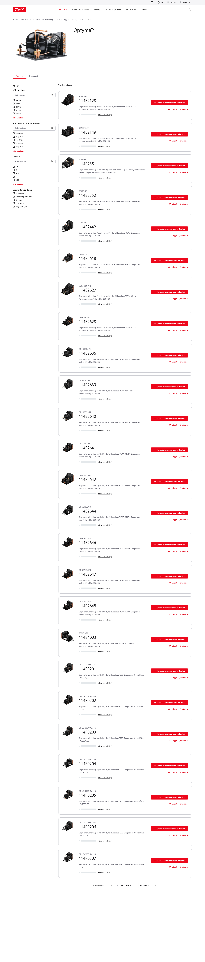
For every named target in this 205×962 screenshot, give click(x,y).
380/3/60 (19, 147)
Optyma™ (77, 19)
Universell (19, 200)
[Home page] (19, 9)
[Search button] (52, 95)
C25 (17, 166)
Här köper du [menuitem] (131, 9)
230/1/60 (19, 140)
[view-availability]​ (105, 114)
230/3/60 (19, 137)
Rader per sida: (99, 885)
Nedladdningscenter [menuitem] (113, 9)
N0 (17, 176)
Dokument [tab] (33, 76)
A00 (17, 180)
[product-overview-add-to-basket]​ (171, 102)
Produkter (24, 19)
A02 (17, 173)
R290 (18, 103)
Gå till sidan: (145, 885)
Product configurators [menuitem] (80, 9)
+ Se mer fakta (18, 118)
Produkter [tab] (20, 76)
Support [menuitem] (144, 9)
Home (15, 19)
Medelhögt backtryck (24, 196)
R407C (18, 107)
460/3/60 (19, 133)
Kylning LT (20, 193)
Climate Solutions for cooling (41, 19)
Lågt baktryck (21, 203)
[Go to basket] (152, 2)
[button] (159, 2)
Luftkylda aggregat (63, 19)
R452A (18, 113)
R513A (18, 100)
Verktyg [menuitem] (97, 9)
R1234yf (19, 110)
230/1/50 (19, 143)
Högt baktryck (21, 206)
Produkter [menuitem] (63, 9)
